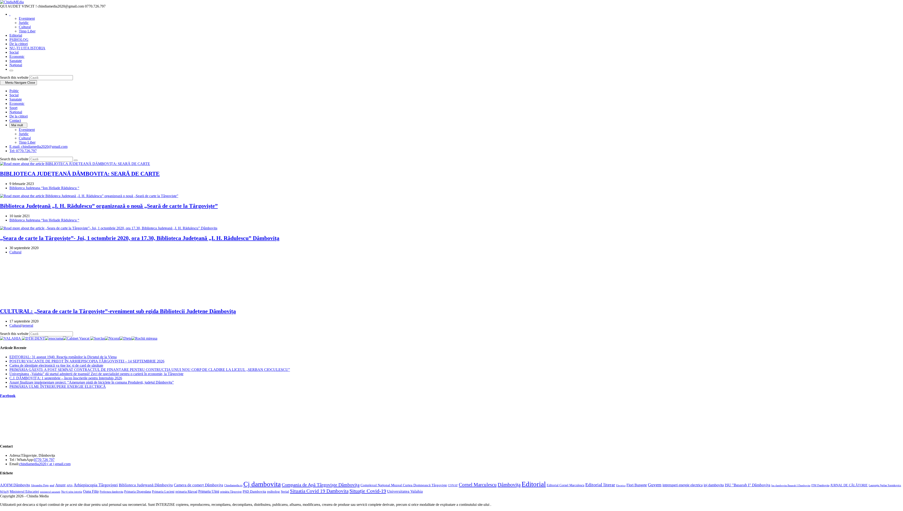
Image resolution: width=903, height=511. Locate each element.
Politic (14, 91)
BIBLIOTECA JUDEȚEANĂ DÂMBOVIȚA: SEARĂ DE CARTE (80, 174)
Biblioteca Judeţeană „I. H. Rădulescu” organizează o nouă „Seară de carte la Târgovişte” (109, 206)
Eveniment (27, 130)
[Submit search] (76, 160)
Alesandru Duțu (40, 485)
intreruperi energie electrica (682, 485)
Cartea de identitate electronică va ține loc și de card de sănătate (56, 365)
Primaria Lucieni (163, 491)
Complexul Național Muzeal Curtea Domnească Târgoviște (403, 485)
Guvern (654, 484)
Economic (16, 104)
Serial (285, 491)
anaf (52, 485)
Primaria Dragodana (137, 491)
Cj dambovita (262, 484)
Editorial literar (600, 484)
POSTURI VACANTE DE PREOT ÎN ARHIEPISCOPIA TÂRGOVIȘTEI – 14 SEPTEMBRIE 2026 (86, 361)
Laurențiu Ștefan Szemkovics (885, 485)
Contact (15, 120)
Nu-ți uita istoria (71, 491)
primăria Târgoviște (231, 491)
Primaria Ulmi (208, 491)
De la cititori (18, 116)
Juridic (24, 134)
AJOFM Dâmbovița (15, 485)
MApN (4, 491)
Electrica (621, 485)
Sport (13, 108)
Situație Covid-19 (367, 491)
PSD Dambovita (254, 491)
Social (14, 95)
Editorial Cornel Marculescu (565, 485)
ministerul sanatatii (50, 491)
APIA (70, 485)
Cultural (25, 138)
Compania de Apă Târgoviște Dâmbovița (321, 484)
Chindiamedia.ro (233, 485)
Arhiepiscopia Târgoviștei (96, 485)
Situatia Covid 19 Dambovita (319, 491)
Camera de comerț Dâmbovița (198, 485)
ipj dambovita (714, 485)
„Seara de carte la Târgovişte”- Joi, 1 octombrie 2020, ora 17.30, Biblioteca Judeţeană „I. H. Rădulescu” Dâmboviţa (139, 238)
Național (15, 112)
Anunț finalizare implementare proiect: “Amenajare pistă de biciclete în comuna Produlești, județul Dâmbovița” (91, 382)
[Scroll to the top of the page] (1, 509)
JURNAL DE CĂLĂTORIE (849, 485)
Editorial (534, 484)
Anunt (60, 485)
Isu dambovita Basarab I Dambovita (790, 485)
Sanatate (15, 99)
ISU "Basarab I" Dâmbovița (747, 485)
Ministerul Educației (24, 491)
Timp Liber (27, 142)
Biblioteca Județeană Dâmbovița (146, 485)
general (27, 325)
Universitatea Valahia (405, 491)
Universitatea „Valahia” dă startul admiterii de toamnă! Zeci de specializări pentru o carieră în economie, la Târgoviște (96, 374)
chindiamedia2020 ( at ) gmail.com (45, 464)
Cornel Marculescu (478, 484)
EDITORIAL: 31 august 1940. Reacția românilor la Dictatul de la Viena (63, 357)
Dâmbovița (509, 484)
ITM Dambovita (820, 485)
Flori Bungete (636, 485)
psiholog (273, 491)
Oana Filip (91, 491)
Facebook (8, 396)
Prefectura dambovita (111, 491)
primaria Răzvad (186, 491)
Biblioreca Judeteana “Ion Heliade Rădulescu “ (44, 188)
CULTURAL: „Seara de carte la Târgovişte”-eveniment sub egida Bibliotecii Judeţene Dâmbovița (118, 311)
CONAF (453, 485)
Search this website (14, 77)
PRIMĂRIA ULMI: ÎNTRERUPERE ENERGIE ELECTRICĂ (57, 387)
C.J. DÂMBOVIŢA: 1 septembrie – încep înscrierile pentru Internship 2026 (65, 378)
